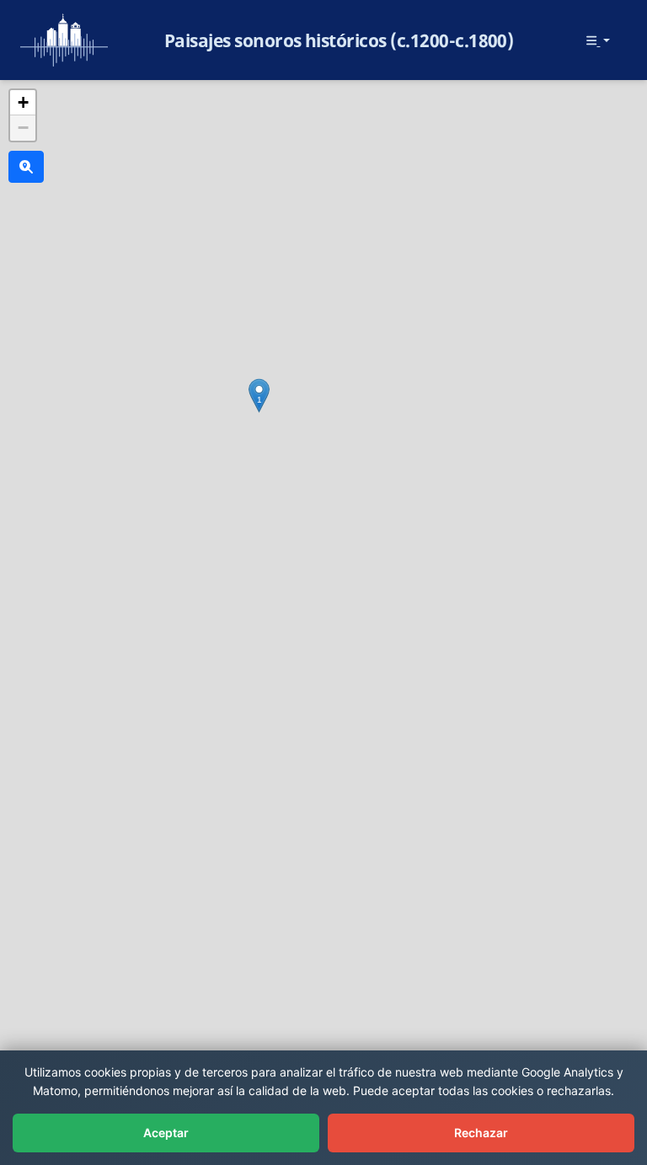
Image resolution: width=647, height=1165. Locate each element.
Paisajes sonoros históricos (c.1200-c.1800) (339, 40)
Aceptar (166, 1132)
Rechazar (481, 1132)
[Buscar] (26, 167)
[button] (259, 395)
